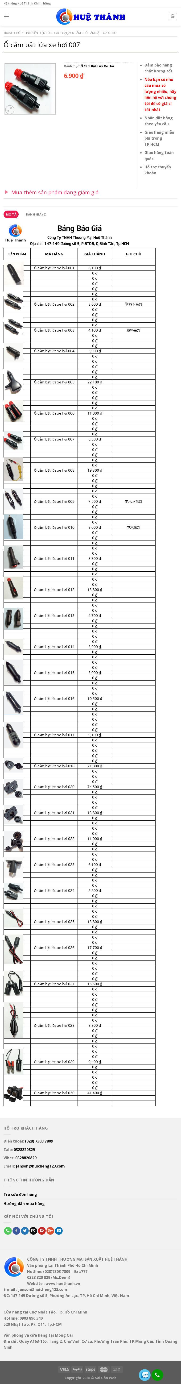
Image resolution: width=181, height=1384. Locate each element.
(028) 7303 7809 (39, 1141)
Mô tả (11, 214)
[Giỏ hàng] (173, 16)
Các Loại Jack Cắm (67, 33)
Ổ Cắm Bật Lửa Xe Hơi (101, 33)
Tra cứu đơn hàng (20, 1194)
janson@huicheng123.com (40, 1166)
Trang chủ (12, 33)
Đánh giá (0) (36, 214)
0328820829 (24, 1149)
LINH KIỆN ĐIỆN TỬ (37, 33)
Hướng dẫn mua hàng (24, 1203)
